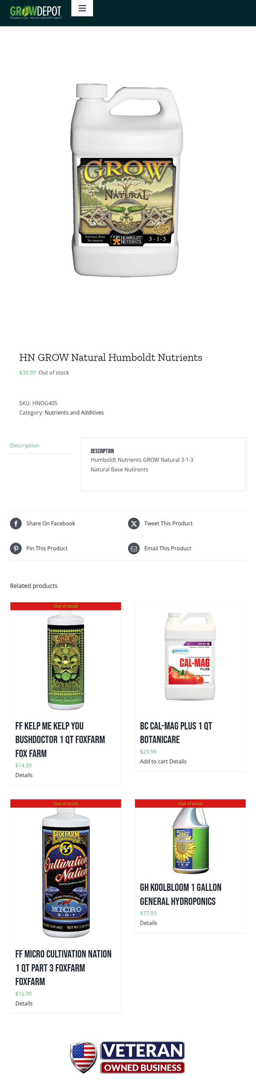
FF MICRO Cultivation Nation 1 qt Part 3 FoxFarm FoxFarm (63, 968)
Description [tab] (24, 445)
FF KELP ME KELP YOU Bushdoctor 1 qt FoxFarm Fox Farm (60, 740)
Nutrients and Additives (74, 412)
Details (24, 775)
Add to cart (154, 761)
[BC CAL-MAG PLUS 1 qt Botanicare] (190, 657)
